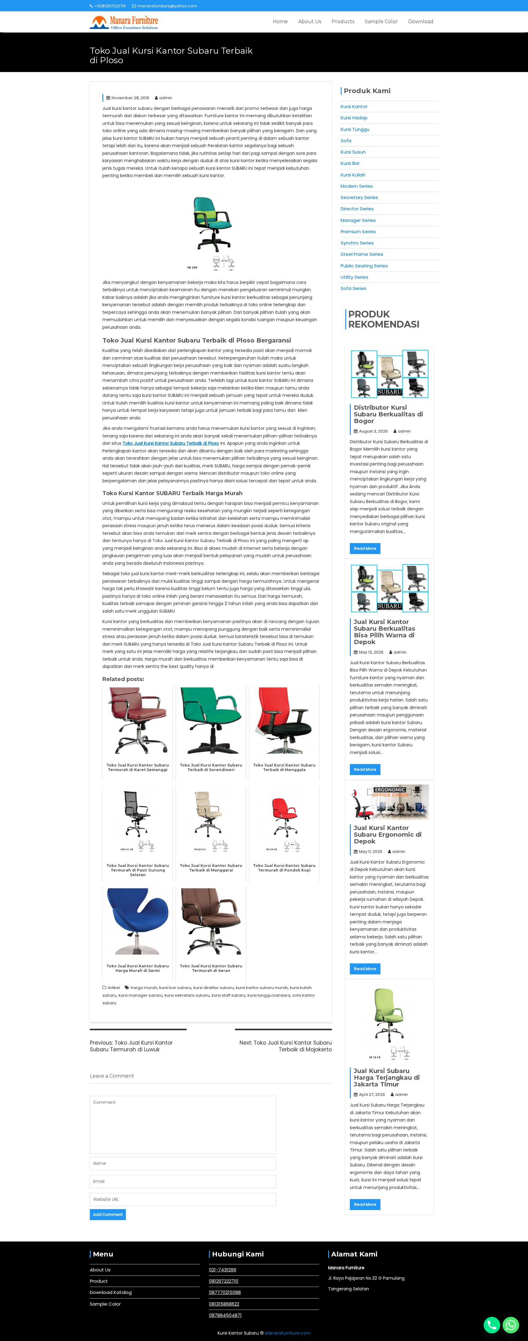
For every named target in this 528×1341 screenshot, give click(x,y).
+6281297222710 (110, 6)
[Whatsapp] (511, 1325)
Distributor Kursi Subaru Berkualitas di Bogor (388, 414)
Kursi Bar (350, 163)
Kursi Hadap (354, 117)
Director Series (357, 208)
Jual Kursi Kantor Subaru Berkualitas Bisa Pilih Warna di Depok (384, 632)
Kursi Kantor (354, 106)
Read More (365, 548)
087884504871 (225, 1315)
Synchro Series (357, 243)
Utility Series (354, 277)
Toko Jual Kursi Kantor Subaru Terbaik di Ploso (171, 443)
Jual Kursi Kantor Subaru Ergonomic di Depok (388, 834)
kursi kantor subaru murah (262, 988)
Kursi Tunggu (355, 129)
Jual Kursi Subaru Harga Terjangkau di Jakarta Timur (387, 1077)
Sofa (346, 140)
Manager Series (358, 220)
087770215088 (225, 1292)
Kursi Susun (353, 152)
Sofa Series (353, 288)
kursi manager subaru (141, 995)
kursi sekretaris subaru (187, 995)
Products (343, 21)
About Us (309, 21)
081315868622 (224, 1304)
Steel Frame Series (362, 254)
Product (99, 1281)
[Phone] (492, 1325)
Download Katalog (111, 1292)
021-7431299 (222, 1270)
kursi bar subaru (175, 988)
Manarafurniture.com (288, 1333)
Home (280, 21)
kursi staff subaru (228, 995)
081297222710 (223, 1281)
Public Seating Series (364, 266)
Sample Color (381, 21)
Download (421, 21)
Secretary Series (359, 197)
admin (165, 98)
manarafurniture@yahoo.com (167, 6)
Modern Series (357, 186)
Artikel (114, 988)
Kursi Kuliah (353, 175)
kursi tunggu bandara (269, 995)
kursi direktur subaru (213, 988)
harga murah (144, 988)
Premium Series (358, 231)
